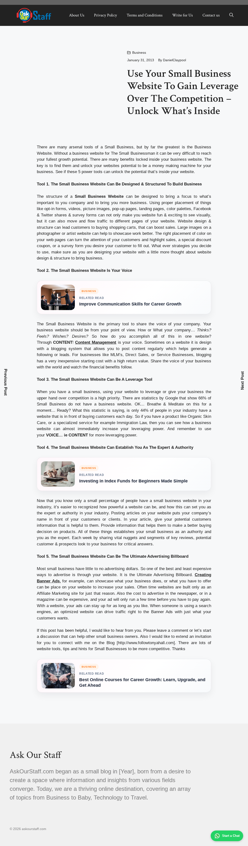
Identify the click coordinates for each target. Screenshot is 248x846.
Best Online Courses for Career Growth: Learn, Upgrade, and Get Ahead (142, 682)
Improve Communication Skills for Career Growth (130, 304)
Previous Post (5, 382)
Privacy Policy (105, 15)
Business (139, 52)
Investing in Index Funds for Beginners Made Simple (133, 481)
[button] (231, 15)
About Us (76, 15)
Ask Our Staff (35, 755)
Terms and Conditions (145, 15)
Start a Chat (231, 836)
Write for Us (182, 15)
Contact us (211, 15)
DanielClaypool (174, 60)
